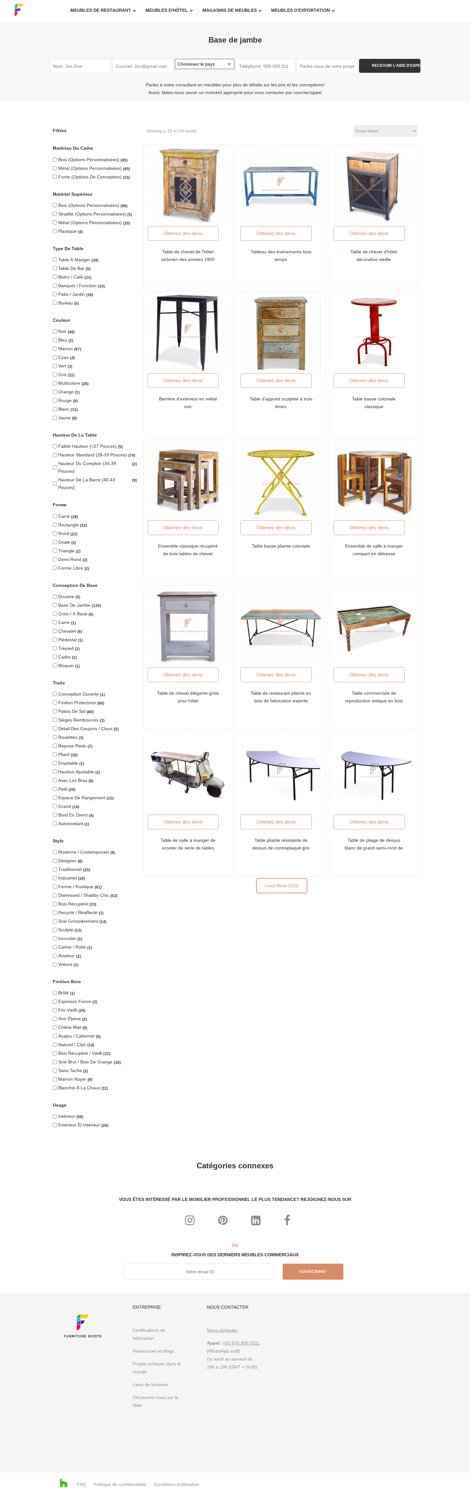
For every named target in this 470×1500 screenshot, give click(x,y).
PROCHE (318, 664)
